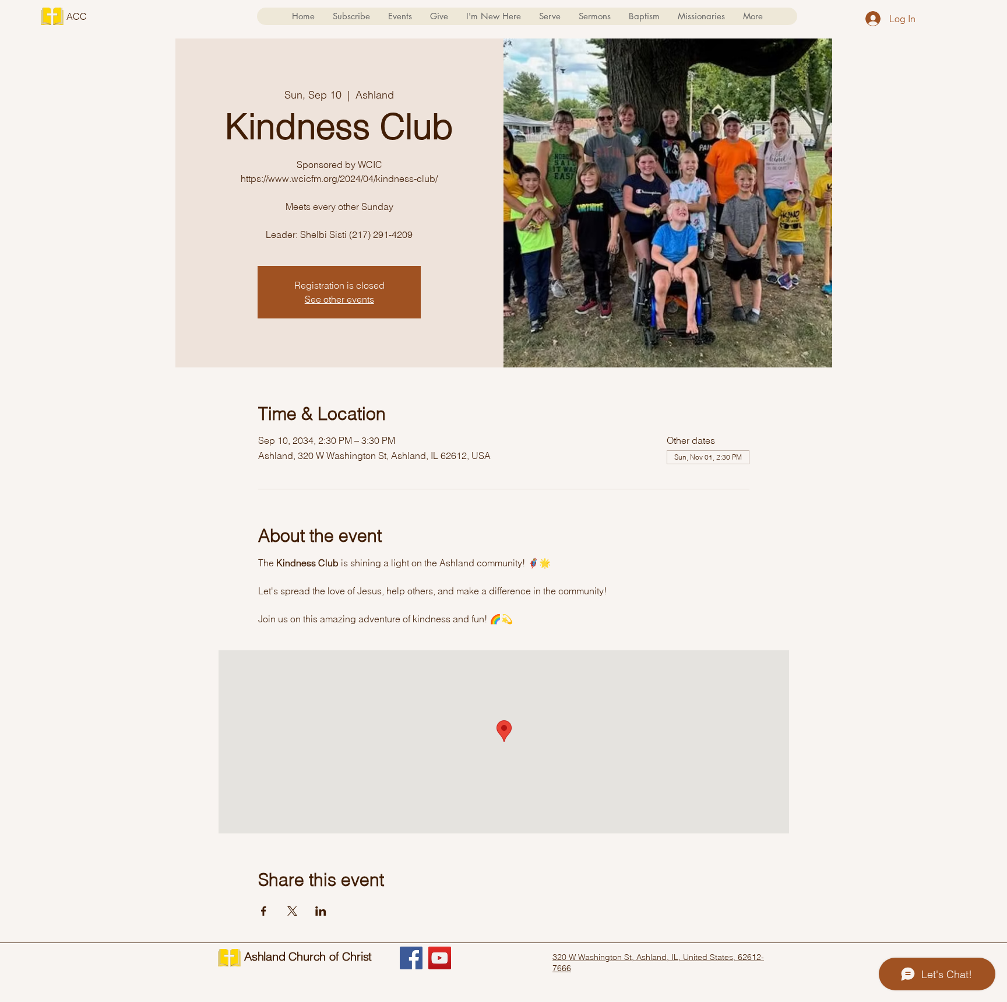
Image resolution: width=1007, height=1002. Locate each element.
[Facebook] (411, 958)
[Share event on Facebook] (263, 911)
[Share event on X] (292, 911)
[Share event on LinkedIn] (320, 911)
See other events (339, 299)
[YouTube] (439, 958)
